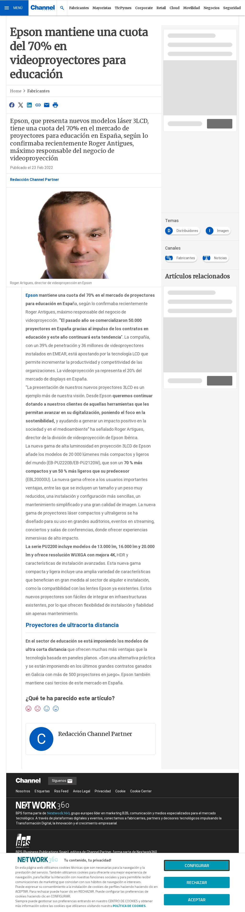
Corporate (144, 8)
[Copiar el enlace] (38, 105)
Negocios (211, 8)
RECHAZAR (197, 882)
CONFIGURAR (197, 865)
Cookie (120, 791)
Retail (161, 8)
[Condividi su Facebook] (12, 105)
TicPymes (123, 8)
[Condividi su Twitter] (20, 105)
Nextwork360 (58, 813)
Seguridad (232, 8)
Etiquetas (42, 791)
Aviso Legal (81, 791)
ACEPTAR (197, 899)
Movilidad (191, 8)
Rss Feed (61, 791)
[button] (14, 8)
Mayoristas (102, 8)
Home (16, 91)
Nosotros (23, 791)
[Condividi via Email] (46, 105)
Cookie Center (141, 791)
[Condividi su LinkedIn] (29, 105)
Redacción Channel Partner (34, 179)
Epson (32, 295)
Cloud (174, 8)
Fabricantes (79, 8)
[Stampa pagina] (55, 105)
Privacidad (103, 791)
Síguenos (59, 781)
